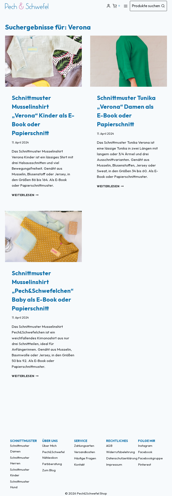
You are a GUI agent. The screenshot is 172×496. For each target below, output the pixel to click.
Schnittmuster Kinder (19, 472)
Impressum (114, 464)
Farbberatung (52, 464)
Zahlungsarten (84, 446)
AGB (109, 446)
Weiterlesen (25, 195)
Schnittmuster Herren (19, 460)
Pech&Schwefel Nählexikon (53, 455)
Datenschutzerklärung (118, 458)
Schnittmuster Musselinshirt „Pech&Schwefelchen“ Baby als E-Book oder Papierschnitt (42, 290)
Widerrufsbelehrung (118, 452)
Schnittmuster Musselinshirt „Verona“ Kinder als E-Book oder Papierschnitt (43, 115)
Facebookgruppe (150, 458)
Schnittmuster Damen (19, 448)
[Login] (108, 6)
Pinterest (144, 464)
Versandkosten (84, 452)
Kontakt (79, 464)
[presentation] (43, 61)
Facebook (145, 452)
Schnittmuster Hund (19, 484)
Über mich (49, 446)
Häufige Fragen (85, 458)
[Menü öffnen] (126, 6)
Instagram (145, 446)
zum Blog (49, 470)
